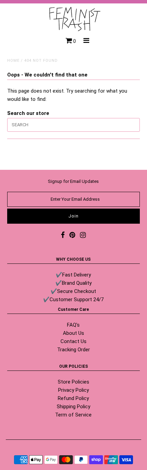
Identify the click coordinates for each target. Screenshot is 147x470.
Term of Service (73, 415)
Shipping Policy (73, 406)
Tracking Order (73, 349)
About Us (73, 333)
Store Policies (73, 382)
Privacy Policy (73, 390)
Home (13, 60)
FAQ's (73, 325)
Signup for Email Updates (73, 181)
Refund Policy (73, 398)
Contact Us (73, 341)
